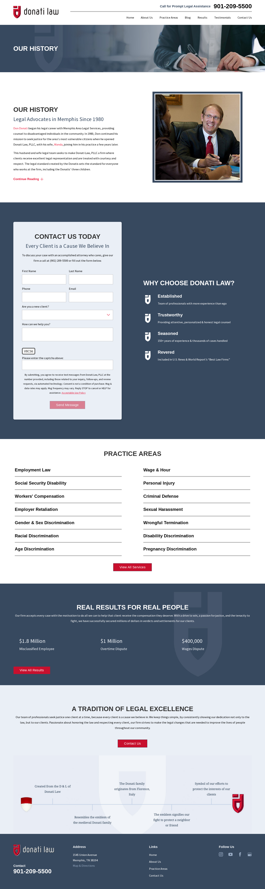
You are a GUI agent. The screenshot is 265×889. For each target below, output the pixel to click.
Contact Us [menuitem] (245, 17)
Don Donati (20, 128)
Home (153, 855)
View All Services (132, 567)
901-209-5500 (233, 6)
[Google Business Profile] (250, 854)
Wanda (58, 144)
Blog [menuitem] (188, 17)
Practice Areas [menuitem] (169, 17)
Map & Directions (84, 866)
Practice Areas (158, 869)
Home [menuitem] (130, 17)
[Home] (36, 12)
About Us (155, 862)
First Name (29, 271)
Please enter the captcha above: (42, 358)
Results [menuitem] (202, 17)
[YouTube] (230, 854)
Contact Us (132, 743)
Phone (26, 289)
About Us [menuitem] (147, 17)
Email (72, 289)
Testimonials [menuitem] (222, 17)
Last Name (75, 271)
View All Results (32, 670)
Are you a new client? (35, 306)
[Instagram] (221, 854)
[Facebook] (240, 854)
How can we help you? (36, 324)
